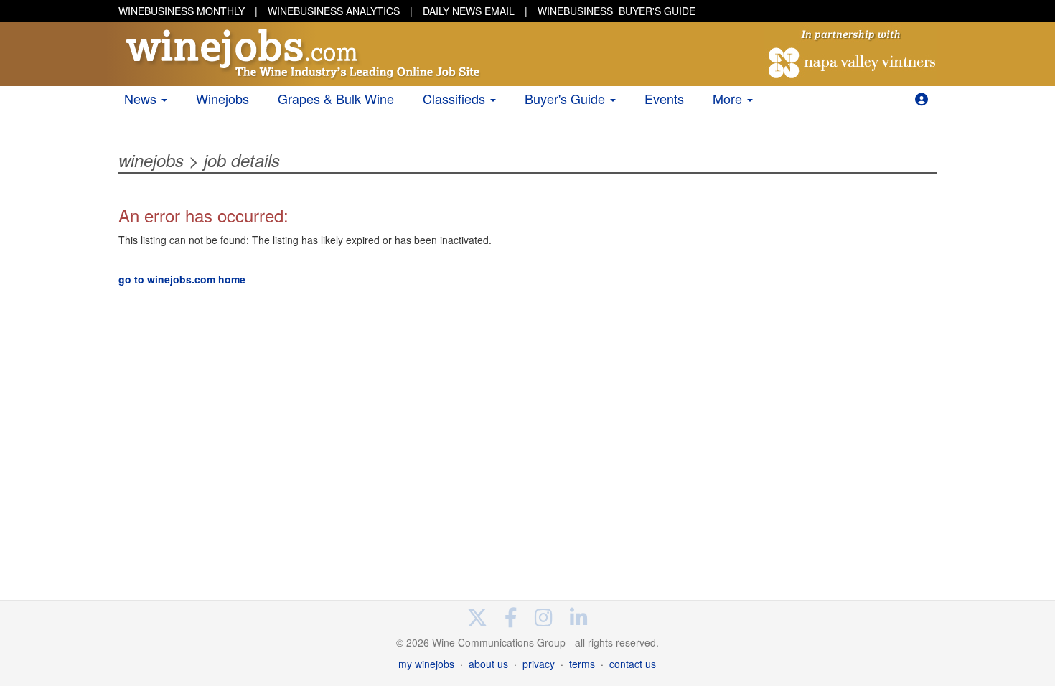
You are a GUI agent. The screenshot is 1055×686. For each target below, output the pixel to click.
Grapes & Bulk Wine (336, 98)
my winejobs (426, 664)
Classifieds (456, 98)
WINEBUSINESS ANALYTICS (334, 11)
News (142, 98)
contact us (632, 664)
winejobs (151, 160)
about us (488, 664)
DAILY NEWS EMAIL (469, 11)
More (729, 98)
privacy (538, 664)
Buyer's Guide (567, 98)
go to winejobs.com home (181, 279)
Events (664, 98)
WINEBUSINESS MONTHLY (181, 11)
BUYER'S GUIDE (616, 11)
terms (582, 664)
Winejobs (222, 98)
